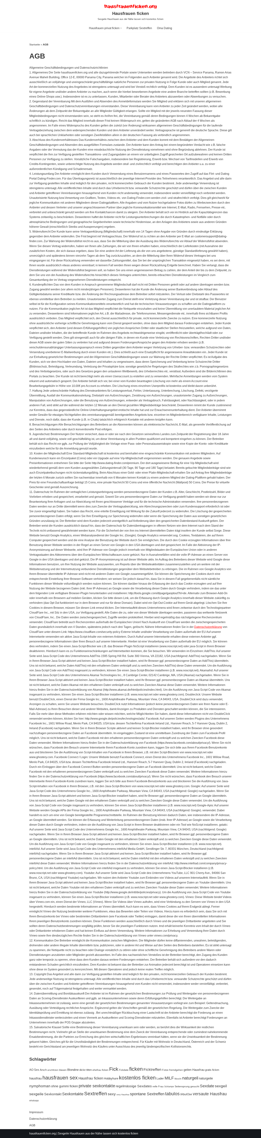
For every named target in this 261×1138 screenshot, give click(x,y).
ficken (136, 1069)
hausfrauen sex (60, 1078)
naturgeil (190, 1078)
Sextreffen (95, 1093)
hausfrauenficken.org (42, 1133)
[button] (121, 28)
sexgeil (221, 1086)
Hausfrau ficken (90, 1078)
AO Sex (34, 1069)
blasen (63, 1070)
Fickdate (124, 1070)
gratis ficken (212, 1069)
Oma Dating (164, 28)
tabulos (172, 1093)
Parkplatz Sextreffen (139, 28)
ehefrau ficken (100, 1070)
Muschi (178, 1079)
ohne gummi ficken (64, 1086)
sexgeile (36, 1094)
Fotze (165, 1070)
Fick (113, 1069)
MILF (169, 1078)
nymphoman (39, 1086)
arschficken (52, 1070)
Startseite (34, 44)
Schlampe (169, 1086)
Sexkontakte (72, 1094)
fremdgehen (176, 1070)
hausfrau (35, 1078)
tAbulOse (186, 1094)
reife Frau (158, 1086)
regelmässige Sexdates (134, 1086)
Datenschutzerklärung (208, 626)
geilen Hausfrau (194, 1069)
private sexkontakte (97, 1085)
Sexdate (207, 1086)
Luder (160, 1078)
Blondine (73, 1069)
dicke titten (85, 1069)
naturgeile (206, 1078)
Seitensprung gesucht (187, 1086)
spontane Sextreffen (147, 1094)
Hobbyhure (111, 1078)
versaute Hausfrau (210, 1094)
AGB (32, 1125)
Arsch (43, 1069)
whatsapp (34, 1100)
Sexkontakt (52, 1094)
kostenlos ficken (137, 1078)
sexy (112, 1094)
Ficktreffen (152, 1069)
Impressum (36, 1112)
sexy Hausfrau (122, 1094)
